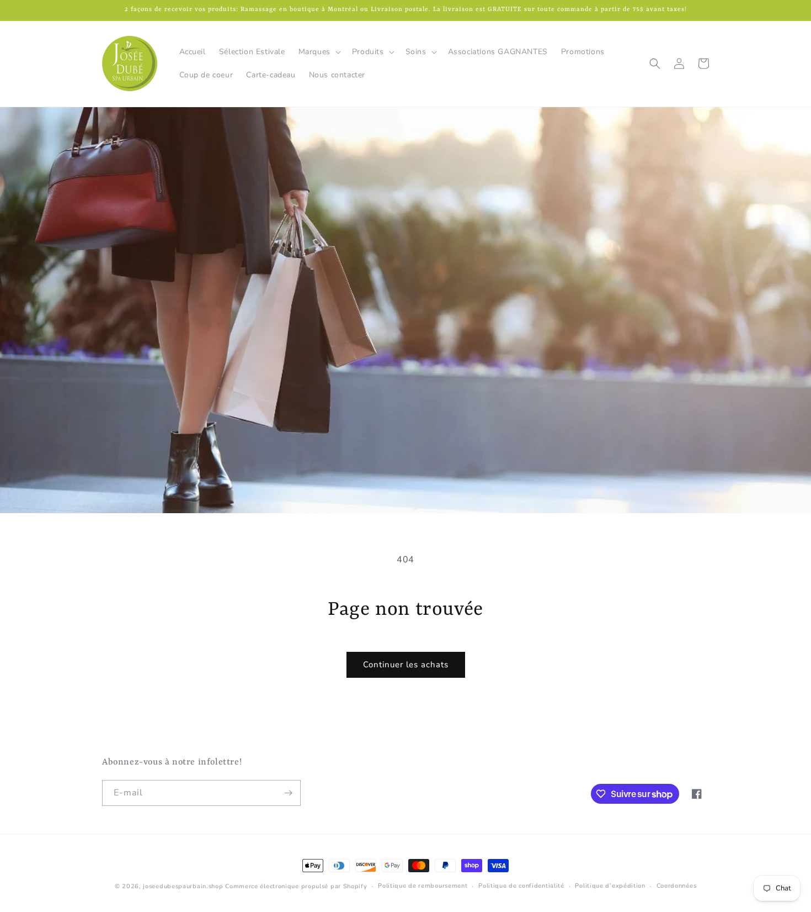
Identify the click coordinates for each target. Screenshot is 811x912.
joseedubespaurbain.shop (183, 886)
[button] (318, 52)
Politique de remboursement (422, 886)
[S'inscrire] (288, 793)
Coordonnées (677, 886)
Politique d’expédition (610, 886)
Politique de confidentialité (521, 886)
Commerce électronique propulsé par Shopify (296, 886)
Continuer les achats (406, 664)
